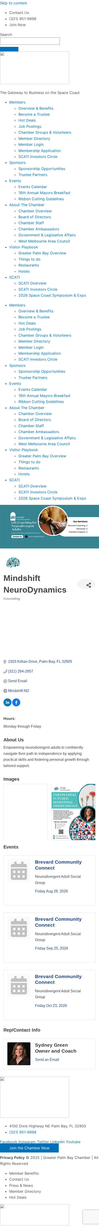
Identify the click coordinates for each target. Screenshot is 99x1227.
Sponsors (17, 162)
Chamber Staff (31, 223)
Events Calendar (32, 186)
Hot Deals (27, 120)
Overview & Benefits (35, 108)
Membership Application (39, 150)
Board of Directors (34, 217)
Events (15, 180)
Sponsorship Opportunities (41, 168)
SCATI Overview (32, 283)
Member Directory (34, 138)
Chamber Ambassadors (38, 229)
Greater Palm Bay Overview (42, 253)
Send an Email (47, 1060)
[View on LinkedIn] (7, 705)
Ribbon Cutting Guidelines (41, 199)
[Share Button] (86, 584)
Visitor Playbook (23, 247)
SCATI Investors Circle (37, 156)
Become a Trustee (34, 114)
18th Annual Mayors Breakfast (44, 192)
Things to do (29, 259)
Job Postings (29, 126)
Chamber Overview (35, 211)
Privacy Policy (12, 1157)
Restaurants (28, 265)
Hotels (24, 271)
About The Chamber (26, 204)
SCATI (14, 277)
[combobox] (30, 41)
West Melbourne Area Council (44, 241)
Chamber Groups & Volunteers (44, 132)
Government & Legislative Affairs (47, 235)
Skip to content (13, 3)
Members (17, 102)
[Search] (9, 49)
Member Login (31, 144)
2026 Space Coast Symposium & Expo (52, 295)
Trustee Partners (32, 174)
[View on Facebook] (16, 705)
